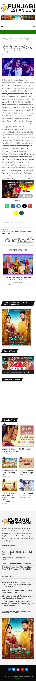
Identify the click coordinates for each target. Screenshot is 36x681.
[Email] (26, 669)
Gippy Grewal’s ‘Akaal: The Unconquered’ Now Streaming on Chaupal (18, 597)
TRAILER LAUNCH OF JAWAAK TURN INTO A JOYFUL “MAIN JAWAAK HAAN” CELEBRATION (17, 585)
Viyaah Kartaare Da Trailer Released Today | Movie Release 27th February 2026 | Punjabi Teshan (18, 604)
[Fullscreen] (32, 372)
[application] (18, 365)
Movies (12, 38)
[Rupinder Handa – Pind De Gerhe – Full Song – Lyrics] (18, 435)
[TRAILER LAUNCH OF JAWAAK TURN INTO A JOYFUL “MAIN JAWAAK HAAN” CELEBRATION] (18, 264)
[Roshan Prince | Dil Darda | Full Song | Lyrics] (9, 463)
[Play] (4, 372)
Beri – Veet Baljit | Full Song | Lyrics (26, 494)
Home (4, 38)
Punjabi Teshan (18, 678)
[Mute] (28, 372)
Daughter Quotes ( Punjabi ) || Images (26, 472)
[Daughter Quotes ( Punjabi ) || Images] (26, 463)
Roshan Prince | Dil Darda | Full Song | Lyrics (9, 473)
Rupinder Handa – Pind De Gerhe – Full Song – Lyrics (17, 450)
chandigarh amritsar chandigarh (13, 222)
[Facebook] (9, 669)
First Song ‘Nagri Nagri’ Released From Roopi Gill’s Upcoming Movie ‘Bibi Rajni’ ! (9, 497)
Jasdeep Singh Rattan (15, 51)
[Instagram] (18, 669)
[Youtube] (22, 669)
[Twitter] (13, 669)
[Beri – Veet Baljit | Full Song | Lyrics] (26, 485)
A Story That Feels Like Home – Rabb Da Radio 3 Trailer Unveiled (17, 591)
